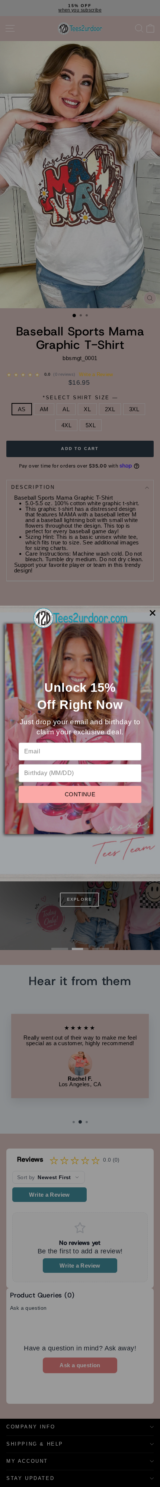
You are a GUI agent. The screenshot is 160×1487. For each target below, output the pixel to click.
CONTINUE (80, 794)
